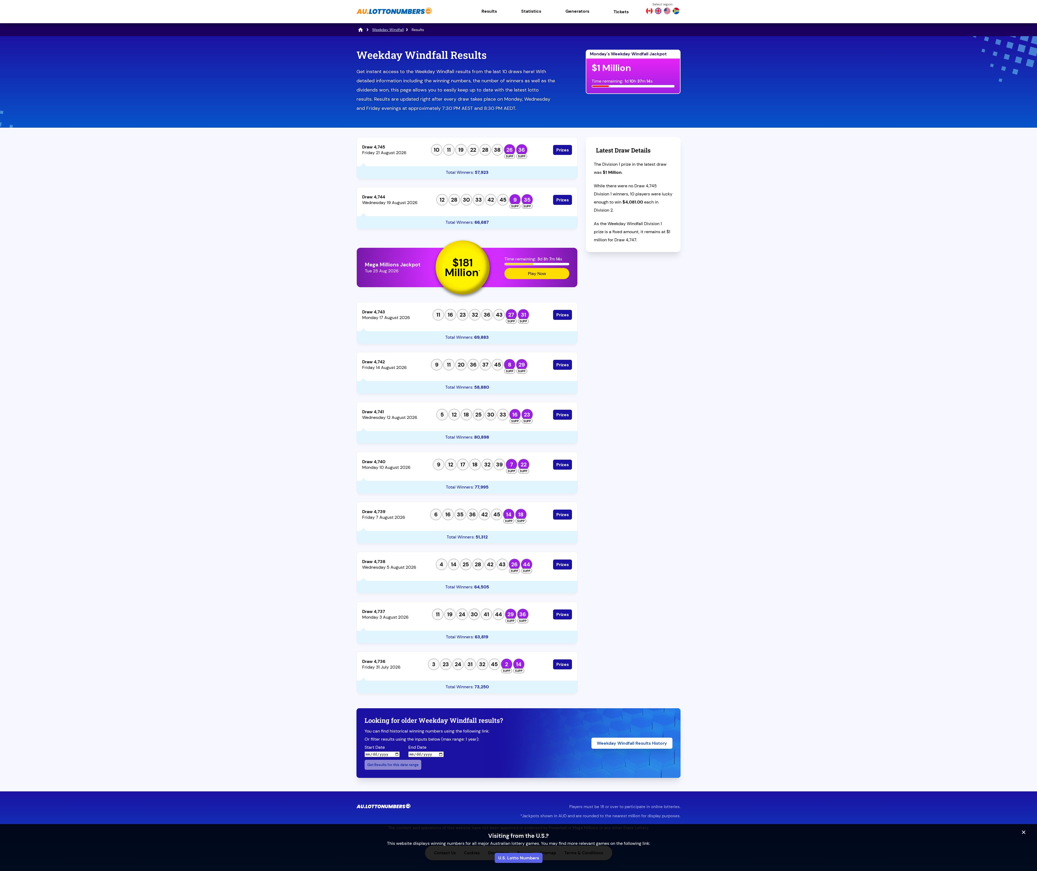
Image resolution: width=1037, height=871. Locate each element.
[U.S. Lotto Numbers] (667, 12)
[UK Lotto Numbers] (658, 12)
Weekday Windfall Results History (632, 743)
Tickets (621, 12)
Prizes (562, 150)
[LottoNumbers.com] (360, 29)
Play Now (537, 273)
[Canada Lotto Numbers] (649, 12)
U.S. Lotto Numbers (518, 858)
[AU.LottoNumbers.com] (394, 15)
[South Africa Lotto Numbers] (676, 12)
